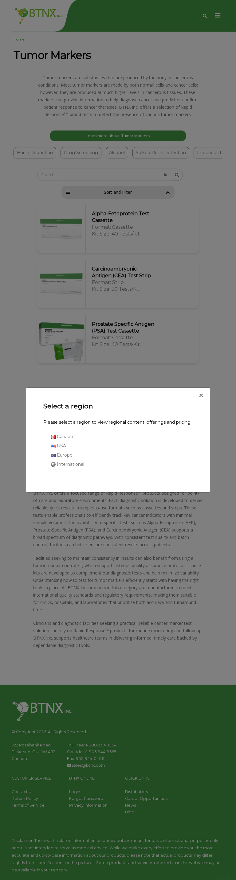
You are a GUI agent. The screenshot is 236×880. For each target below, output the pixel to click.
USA (61, 446)
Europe (64, 455)
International (70, 464)
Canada (64, 436)
